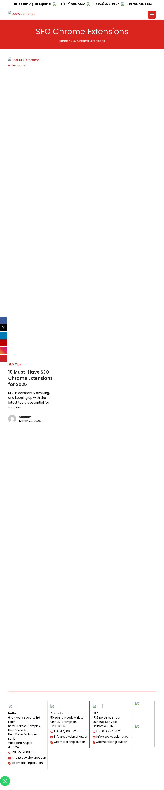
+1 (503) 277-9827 (106, 4)
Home (63, 41)
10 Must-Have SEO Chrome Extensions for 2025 (30, 378)
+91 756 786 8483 (139, 4)
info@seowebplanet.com (29, 758)
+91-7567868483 (23, 752)
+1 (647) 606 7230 (72, 4)
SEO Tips (14, 364)
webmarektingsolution (27, 763)
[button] (152, 15)
